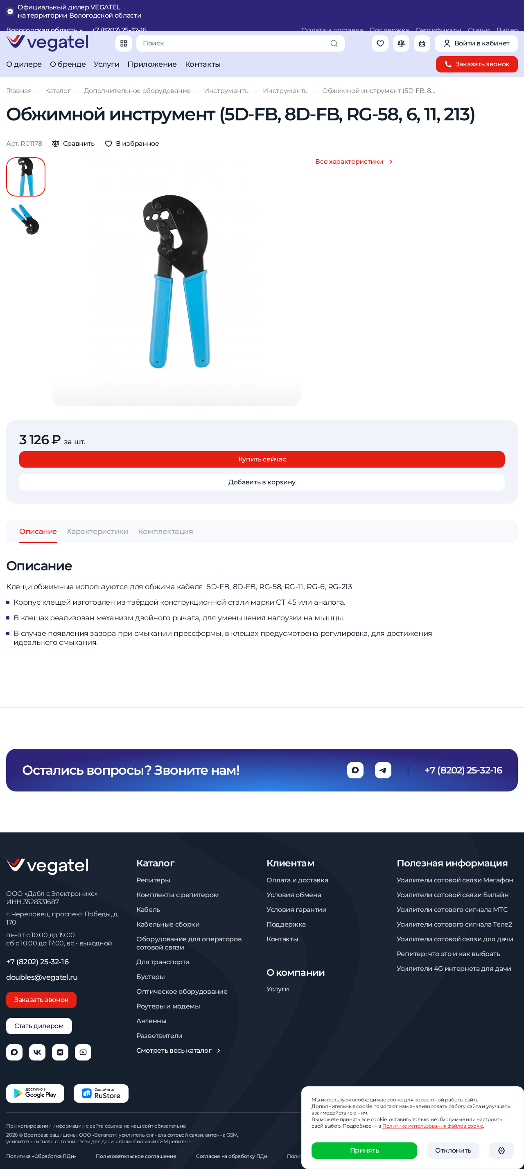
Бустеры (150, 977)
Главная (19, 91)
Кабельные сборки (168, 924)
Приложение (151, 64)
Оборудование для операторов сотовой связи (189, 943)
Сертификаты (438, 30)
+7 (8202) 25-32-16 (119, 30)
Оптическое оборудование (182, 991)
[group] (176, 281)
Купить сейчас (262, 459)
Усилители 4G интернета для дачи (454, 968)
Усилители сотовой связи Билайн (452, 895)
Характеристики (97, 531)
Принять (364, 1150)
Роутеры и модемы (168, 1006)
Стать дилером (39, 1026)
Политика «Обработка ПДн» (41, 1156)
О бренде (68, 64)
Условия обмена (294, 895)
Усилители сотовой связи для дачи (455, 939)
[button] (25, 219)
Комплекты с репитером (177, 895)
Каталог (58, 91)
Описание (38, 531)
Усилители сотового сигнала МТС (452, 909)
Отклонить (453, 1150)
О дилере (24, 64)
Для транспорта (163, 962)
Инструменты (227, 91)
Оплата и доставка (332, 30)
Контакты (203, 64)
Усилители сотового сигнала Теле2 (454, 924)
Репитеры (153, 880)
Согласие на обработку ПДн (231, 1156)
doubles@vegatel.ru (42, 977)
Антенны (151, 1021)
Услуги (106, 64)
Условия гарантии (297, 909)
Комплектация (165, 531)
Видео (507, 30)
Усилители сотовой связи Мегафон (455, 880)
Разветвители (159, 1036)
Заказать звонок (41, 1000)
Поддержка (389, 30)
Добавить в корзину (262, 482)
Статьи (479, 30)
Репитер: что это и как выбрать (448, 954)
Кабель (148, 909)
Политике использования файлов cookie (432, 1126)
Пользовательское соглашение (136, 1156)
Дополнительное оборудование (137, 91)
